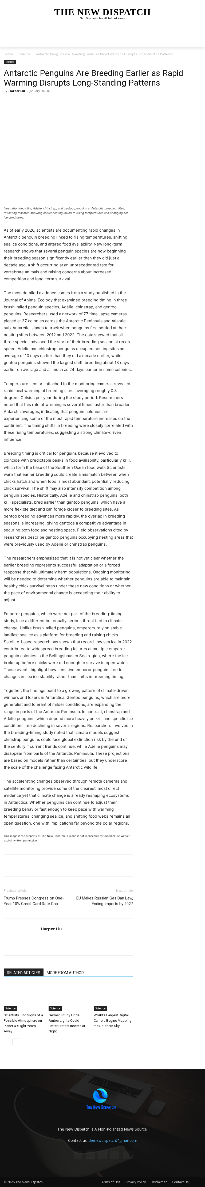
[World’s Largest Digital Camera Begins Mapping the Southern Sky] (113, 997)
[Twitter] (54, 103)
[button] (196, 42)
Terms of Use (110, 1182)
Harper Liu (17, 91)
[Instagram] (90, 1154)
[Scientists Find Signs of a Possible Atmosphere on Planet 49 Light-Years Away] (23, 997)
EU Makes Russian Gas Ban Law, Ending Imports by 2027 (104, 901)
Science (24, 54)
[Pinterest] (66, 103)
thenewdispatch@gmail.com (113, 1140)
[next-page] (15, 1042)
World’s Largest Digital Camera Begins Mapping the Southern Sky (113, 1020)
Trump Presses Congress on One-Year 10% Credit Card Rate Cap (34, 901)
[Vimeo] (127, 1155)
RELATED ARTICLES (23, 973)
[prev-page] (7, 1042)
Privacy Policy (135, 1182)
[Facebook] (42, 103)
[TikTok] (102, 1155)
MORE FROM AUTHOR (65, 973)
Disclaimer (159, 1182)
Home (8, 54)
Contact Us (180, 1182)
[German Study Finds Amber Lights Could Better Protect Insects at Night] (68, 997)
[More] (79, 103)
